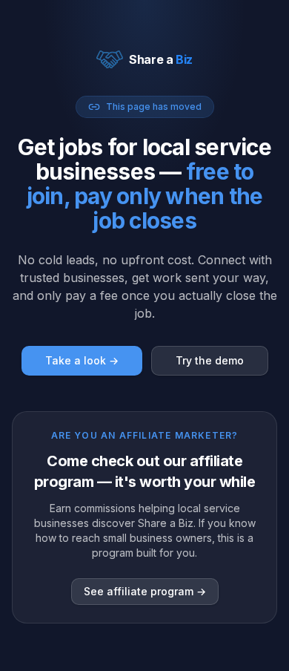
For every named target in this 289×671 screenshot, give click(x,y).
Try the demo (210, 360)
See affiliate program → (145, 591)
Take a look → (82, 360)
